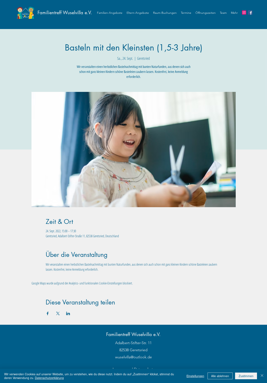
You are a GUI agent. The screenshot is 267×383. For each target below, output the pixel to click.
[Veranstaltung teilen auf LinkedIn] (68, 313)
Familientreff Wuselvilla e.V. (65, 12)
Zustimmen (246, 376)
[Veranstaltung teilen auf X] (58, 313)
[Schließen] (261, 376)
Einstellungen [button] (195, 376)
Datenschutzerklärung (49, 378)
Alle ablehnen (220, 376)
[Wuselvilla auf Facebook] (250, 12)
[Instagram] (244, 12)
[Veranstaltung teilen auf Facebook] (48, 313)
